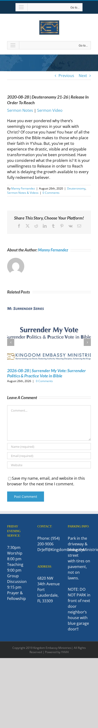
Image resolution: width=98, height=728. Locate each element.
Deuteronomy (76, 188)
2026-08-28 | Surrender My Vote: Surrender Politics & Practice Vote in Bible (46, 373)
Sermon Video (50, 110)
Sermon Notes (20, 110)
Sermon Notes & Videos (23, 193)
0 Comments (51, 193)
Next (83, 75)
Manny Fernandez (23, 188)
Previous (66, 75)
